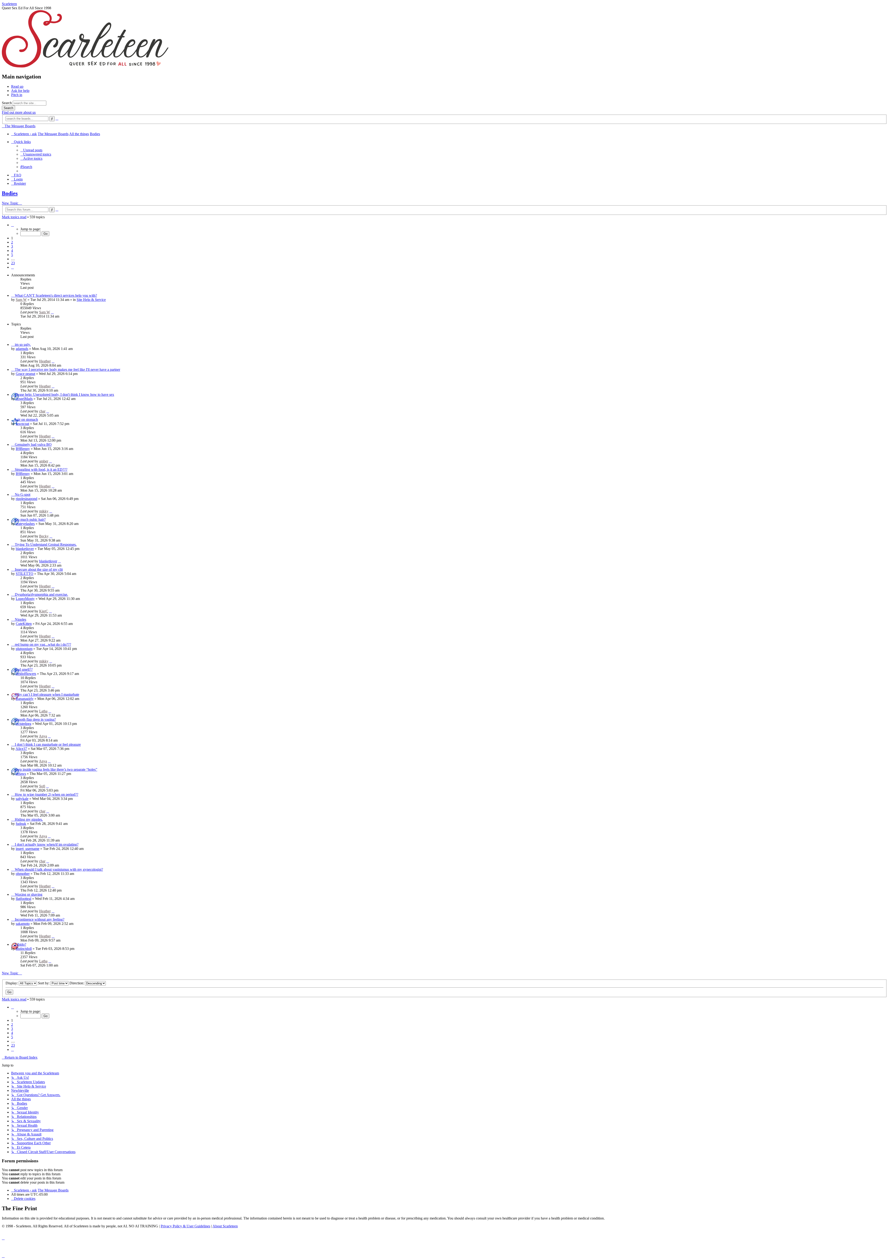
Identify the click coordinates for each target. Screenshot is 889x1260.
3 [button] (12, 246)
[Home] (85, 67)
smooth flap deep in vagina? (35, 719)
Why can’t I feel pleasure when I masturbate (47, 694)
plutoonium (24, 649)
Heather (45, 361)
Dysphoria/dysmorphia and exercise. (41, 594)
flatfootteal (23, 899)
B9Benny (23, 449)
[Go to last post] (52, 312)
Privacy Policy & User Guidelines (185, 1226)
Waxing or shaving (28, 894)
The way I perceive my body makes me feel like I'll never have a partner (67, 369)
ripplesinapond (26, 499)
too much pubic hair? (30, 519)
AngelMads (24, 399)
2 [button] (12, 242)
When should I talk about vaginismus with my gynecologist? (59, 869)
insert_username (27, 849)
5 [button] (12, 255)
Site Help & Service (91, 300)
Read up (17, 86)
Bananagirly (25, 699)
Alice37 (21, 749)
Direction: (77, 983)
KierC (43, 611)
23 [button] (13, 263)
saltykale (22, 799)
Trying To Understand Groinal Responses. (46, 544)
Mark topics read (14, 217)
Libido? (20, 944)
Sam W (21, 300)
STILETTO (24, 574)
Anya (43, 736)
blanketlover (25, 549)
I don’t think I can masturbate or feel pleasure (48, 744)
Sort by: (44, 983)
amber (43, 461)
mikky (43, 511)
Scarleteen (9, 4)
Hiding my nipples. (29, 819)
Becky (44, 536)
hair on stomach (26, 419)
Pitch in (16, 95)
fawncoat (22, 424)
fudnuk (21, 824)
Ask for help (20, 91)
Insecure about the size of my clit (39, 569)
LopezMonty (25, 599)
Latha (43, 711)
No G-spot (22, 494)
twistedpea (23, 724)
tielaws (21, 774)
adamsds (22, 349)
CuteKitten (24, 624)
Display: (12, 983)
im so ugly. (23, 344)
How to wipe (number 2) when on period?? (46, 794)
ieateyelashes (25, 524)
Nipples (20, 619)
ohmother (23, 874)
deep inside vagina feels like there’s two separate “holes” (56, 769)
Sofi (42, 786)
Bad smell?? (24, 669)
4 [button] (12, 251)
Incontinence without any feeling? (39, 919)
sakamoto (23, 924)
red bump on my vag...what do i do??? (43, 644)
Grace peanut (25, 374)
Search (7, 103)
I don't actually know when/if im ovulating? (46, 844)
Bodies (10, 193)
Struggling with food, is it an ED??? (41, 469)
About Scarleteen (225, 1226)
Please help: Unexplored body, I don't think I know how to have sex (64, 394)
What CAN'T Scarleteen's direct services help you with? (56, 295)
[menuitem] (31, 150)
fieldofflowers (26, 674)
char (42, 411)
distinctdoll (24, 949)
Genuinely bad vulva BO (33, 444)
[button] (12, 225)
